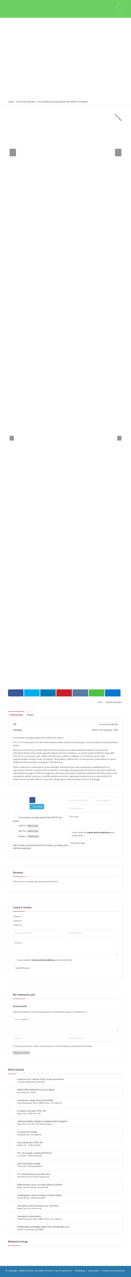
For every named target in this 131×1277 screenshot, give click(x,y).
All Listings (37, 806)
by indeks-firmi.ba (43, 1270)
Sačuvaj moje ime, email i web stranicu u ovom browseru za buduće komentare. (53, 1046)
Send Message (77, 843)
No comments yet (24, 994)
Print (99, 702)
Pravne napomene (63, 1270)
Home (11, 101)
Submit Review (22, 967)
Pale (116, 729)
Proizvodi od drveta (25, 101)
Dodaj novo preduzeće (113, 1270)
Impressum (93, 1270)
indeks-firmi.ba (26, 1270)
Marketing (80, 1270)
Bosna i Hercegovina (102, 729)
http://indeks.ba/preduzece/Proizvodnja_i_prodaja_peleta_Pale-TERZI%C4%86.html (44, 847)
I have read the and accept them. (93, 834)
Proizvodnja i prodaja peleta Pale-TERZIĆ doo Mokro (63, 101)
